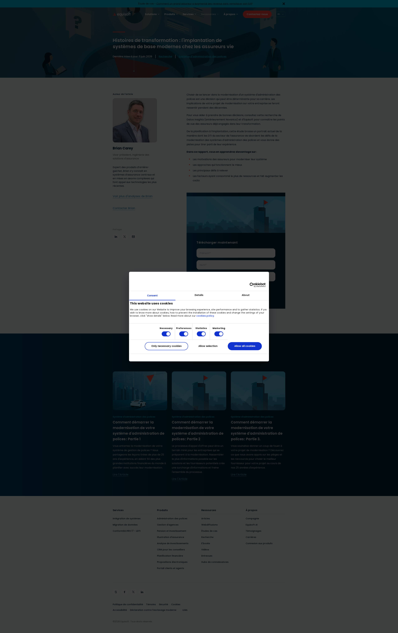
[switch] (181, 333)
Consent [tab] (152, 295)
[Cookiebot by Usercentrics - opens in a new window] (252, 285)
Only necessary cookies (166, 346)
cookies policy (205, 316)
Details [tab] (199, 295)
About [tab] (246, 295)
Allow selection (208, 346)
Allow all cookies (244, 346)
